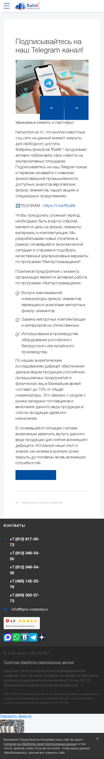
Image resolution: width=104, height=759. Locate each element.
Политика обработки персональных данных (39, 662)
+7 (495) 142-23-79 (24, 584)
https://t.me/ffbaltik (59, 206)
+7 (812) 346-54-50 (24, 556)
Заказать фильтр (16, 716)
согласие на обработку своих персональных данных (40, 744)
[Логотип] (27, 7)
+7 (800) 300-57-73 (24, 598)
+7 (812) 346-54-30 (24, 570)
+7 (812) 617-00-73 (24, 542)
